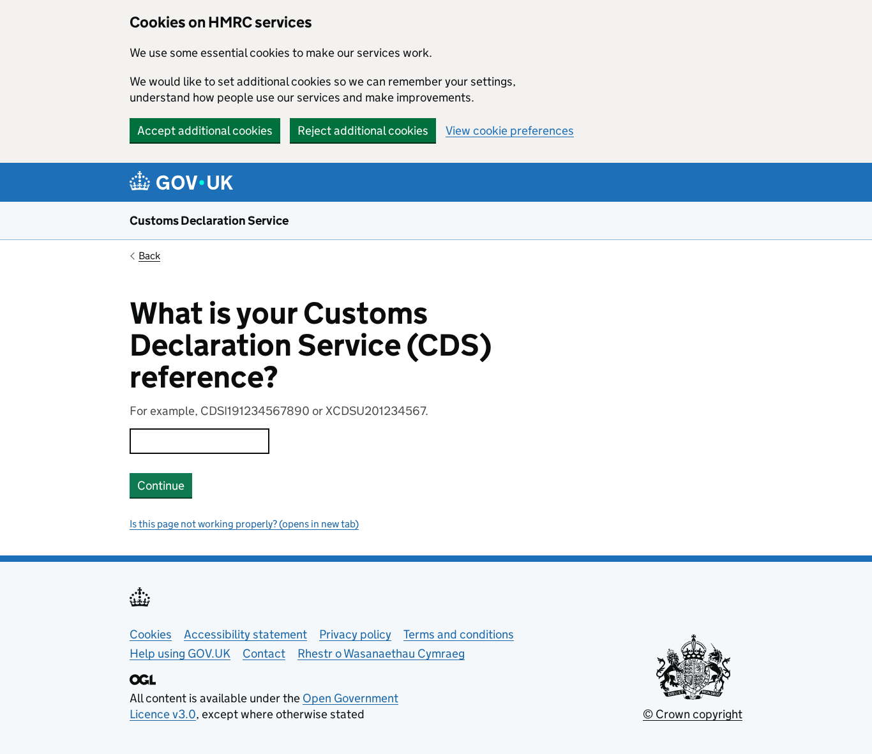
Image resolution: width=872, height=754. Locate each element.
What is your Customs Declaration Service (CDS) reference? (311, 345)
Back (149, 256)
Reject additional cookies (362, 130)
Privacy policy (355, 634)
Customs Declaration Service (209, 220)
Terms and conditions (458, 634)
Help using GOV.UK (180, 653)
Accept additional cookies (205, 130)
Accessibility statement (245, 634)
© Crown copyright (692, 714)
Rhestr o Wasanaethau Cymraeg (381, 653)
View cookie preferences (510, 130)
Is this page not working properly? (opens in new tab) (244, 524)
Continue (160, 485)
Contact (264, 653)
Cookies (151, 634)
